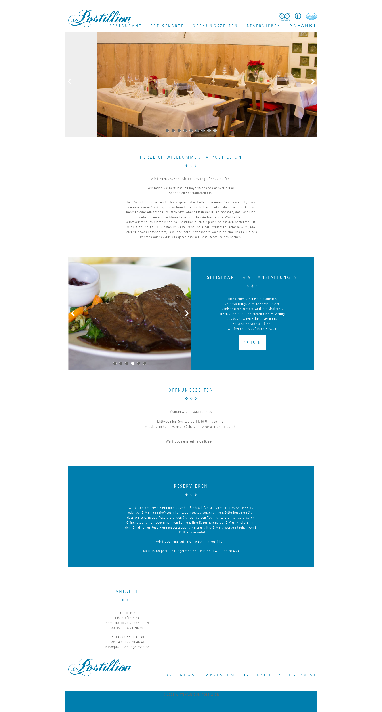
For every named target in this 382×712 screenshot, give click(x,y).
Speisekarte (167, 25)
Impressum (219, 675)
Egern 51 (303, 675)
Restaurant (125, 25)
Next (312, 81)
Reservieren (264, 25)
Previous (69, 81)
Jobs (166, 675)
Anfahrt (303, 25)
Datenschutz (262, 675)
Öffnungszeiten (215, 25)
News (188, 675)
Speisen (252, 342)
